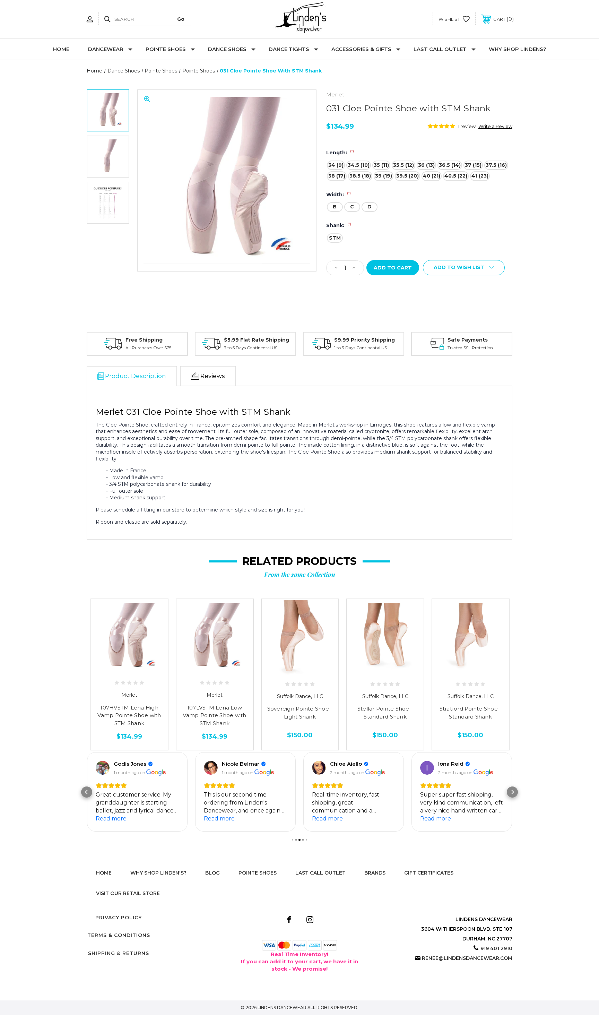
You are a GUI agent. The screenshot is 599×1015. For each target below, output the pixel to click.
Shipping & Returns (118, 953)
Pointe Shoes (166, 49)
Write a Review (495, 126)
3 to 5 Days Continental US (250, 347)
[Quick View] (114, 670)
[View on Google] (103, 768)
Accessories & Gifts (361, 49)
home (104, 873)
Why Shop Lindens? (517, 49)
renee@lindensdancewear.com (467, 958)
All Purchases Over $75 (148, 347)
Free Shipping (144, 340)
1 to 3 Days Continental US (360, 347)
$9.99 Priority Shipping (364, 340)
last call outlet (320, 873)
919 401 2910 (496, 948)
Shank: (338, 225)
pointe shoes (257, 873)
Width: (338, 194)
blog (212, 873)
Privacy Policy (118, 917)
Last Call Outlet (440, 49)
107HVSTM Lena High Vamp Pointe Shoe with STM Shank (129, 715)
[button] (86, 792)
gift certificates (428, 873)
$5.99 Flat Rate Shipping (256, 340)
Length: (340, 152)
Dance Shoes (227, 49)
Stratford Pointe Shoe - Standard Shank (471, 712)
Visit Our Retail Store (128, 893)
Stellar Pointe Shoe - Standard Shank (385, 712)
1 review (467, 126)
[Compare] (145, 670)
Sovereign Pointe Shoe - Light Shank (300, 712)
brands (374, 873)
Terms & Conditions (118, 935)
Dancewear (105, 49)
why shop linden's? (158, 873)
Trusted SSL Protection (470, 347)
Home (61, 49)
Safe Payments (468, 340)
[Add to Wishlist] (129, 670)
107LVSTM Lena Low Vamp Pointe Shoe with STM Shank (214, 715)
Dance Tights (289, 49)
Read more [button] (111, 818)
